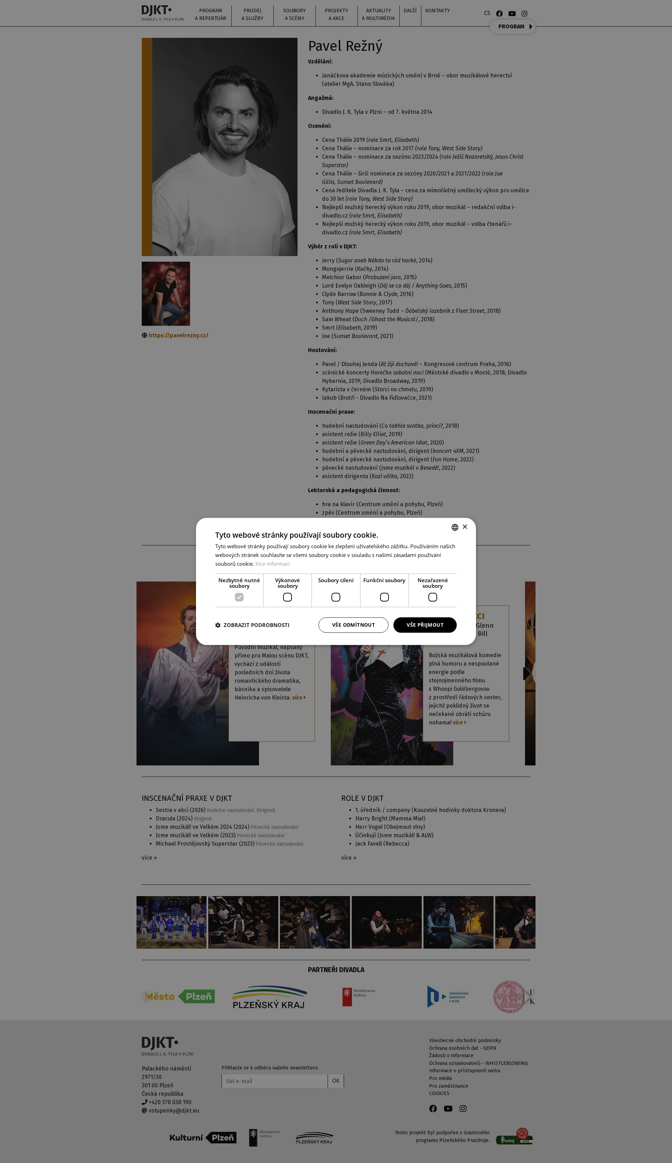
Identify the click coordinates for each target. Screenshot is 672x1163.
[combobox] (454, 527)
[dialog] (336, 581)
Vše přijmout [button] (425, 624)
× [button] (464, 527)
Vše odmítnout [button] (353, 624)
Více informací (272, 563)
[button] (252, 625)
